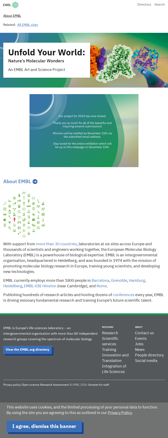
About (138, 327)
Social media (146, 361)
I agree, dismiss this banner (44, 426)
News (140, 350)
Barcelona (100, 281)
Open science (30, 384)
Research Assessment (54, 384)
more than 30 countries (56, 244)
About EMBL (12, 16)
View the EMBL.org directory (27, 349)
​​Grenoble (119, 281)
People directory (149, 355)
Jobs (139, 344)
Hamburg (137, 281)
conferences (123, 295)
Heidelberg (12, 286)
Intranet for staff (98, 384)
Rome (101, 286)
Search (159, 4)
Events (141, 339)
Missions (108, 327)
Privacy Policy (120, 413)
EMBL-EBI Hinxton (40, 286)
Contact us (144, 333)
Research (110, 333)
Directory (144, 4)
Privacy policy (12, 384)
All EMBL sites (27, 25)
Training (109, 350)
